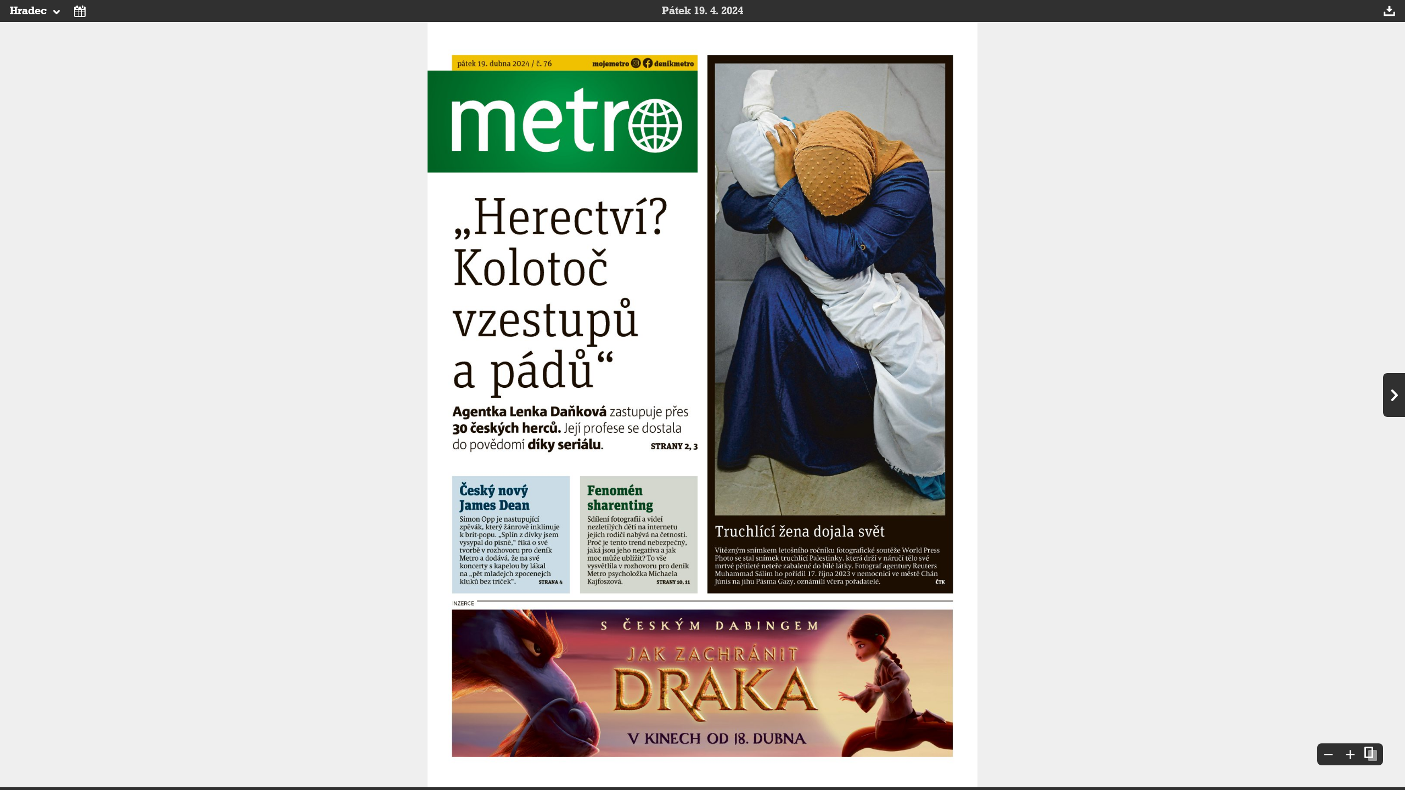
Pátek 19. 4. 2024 (702, 10)
